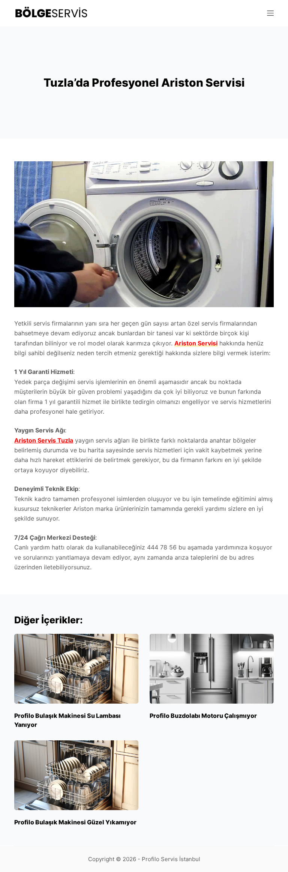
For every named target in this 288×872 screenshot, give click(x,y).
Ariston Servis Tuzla (43, 440)
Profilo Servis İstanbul (171, 859)
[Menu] (270, 13)
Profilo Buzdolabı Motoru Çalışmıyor (203, 715)
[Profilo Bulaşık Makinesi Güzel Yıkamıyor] (76, 775)
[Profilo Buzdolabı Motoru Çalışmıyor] (212, 669)
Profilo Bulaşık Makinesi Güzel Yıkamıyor (75, 822)
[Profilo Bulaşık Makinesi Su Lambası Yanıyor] (76, 669)
